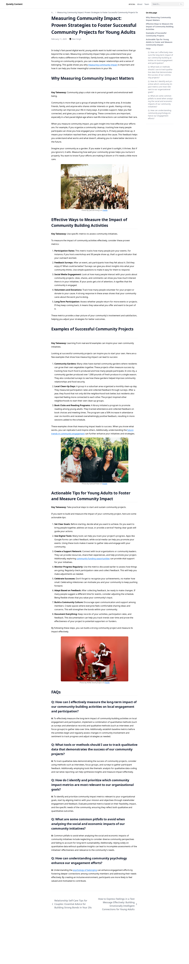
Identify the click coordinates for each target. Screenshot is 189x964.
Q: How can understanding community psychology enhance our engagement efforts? (159, 114)
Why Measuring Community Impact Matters (158, 18)
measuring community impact (103, 64)
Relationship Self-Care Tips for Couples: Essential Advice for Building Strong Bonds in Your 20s (73, 904)
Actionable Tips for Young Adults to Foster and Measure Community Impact (159, 42)
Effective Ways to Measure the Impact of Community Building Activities (159, 26)
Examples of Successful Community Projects (156, 34)
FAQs (148, 48)
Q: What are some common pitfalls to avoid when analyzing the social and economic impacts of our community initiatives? (160, 101)
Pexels (105, 210)
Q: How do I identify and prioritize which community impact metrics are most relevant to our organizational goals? (160, 86)
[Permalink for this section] (53, 84)
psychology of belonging (85, 870)
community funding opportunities (93, 558)
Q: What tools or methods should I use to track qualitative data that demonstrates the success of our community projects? (160, 72)
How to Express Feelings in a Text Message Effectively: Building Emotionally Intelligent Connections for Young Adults (116, 904)
